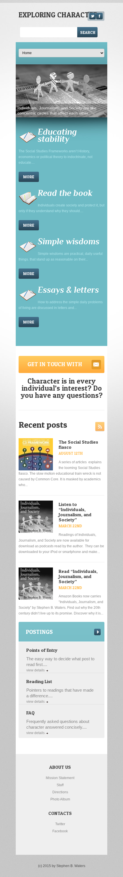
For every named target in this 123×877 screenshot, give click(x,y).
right (97, 632)
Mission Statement (60, 778)
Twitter (60, 824)
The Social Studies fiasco (78, 444)
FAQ (30, 713)
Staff (60, 785)
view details (35, 670)
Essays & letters (68, 290)
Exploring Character (58, 15)
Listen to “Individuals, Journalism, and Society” (75, 511)
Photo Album (60, 799)
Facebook (60, 831)
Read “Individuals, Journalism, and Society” (78, 576)
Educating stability (57, 135)
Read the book (65, 193)
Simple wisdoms (69, 241)
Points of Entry (41, 650)
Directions (60, 792)
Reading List (39, 681)
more (28, 176)
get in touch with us (54, 367)
